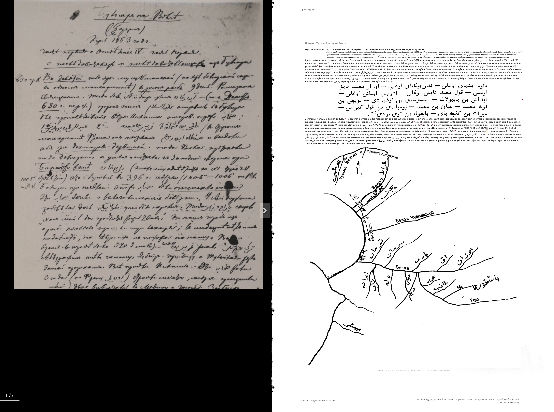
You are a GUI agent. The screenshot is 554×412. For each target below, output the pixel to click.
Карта (124, 248)
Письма (123, 199)
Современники (120, 140)
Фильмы (123, 231)
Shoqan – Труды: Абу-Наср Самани (318, 400)
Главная (123, 107)
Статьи (123, 264)
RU (66, 301)
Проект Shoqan (120, 280)
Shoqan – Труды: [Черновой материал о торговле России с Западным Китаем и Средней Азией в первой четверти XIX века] (468, 401)
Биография (121, 124)
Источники (66, 309)
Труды (124, 182)
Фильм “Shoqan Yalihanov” (114, 161)
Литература (121, 215)
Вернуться (308, 10)
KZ (66, 296)
